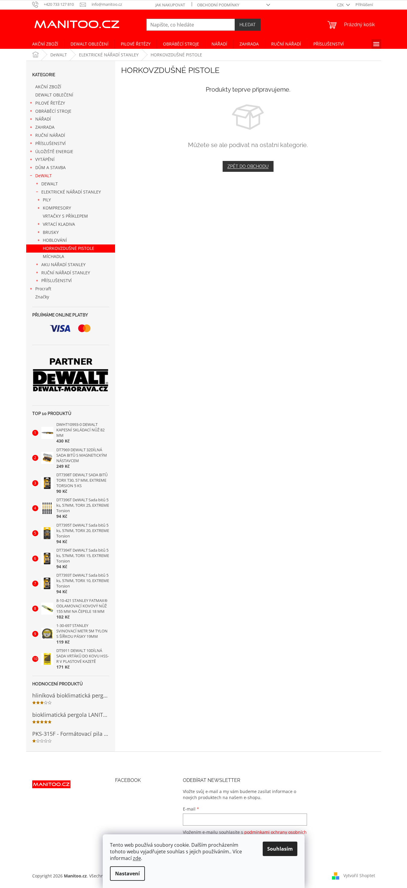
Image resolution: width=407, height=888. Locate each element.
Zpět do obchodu (248, 166)
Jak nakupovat (170, 5)
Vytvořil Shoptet (359, 875)
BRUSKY (51, 232)
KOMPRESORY (57, 208)
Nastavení (127, 873)
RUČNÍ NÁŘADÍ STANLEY (65, 273)
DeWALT (43, 175)
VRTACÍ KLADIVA (59, 224)
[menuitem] (45, 44)
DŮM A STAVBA (50, 167)
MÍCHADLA (53, 256)
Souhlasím (280, 848)
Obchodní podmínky (218, 5)
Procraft (43, 288)
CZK (341, 5)
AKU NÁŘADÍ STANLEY (63, 264)
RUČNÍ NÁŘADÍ (50, 135)
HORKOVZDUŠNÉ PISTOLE (68, 248)
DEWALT (49, 184)
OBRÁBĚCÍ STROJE (53, 111)
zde (137, 858)
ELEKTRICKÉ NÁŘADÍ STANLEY (71, 192)
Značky (42, 297)
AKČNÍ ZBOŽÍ (48, 87)
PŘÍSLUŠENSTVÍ (50, 143)
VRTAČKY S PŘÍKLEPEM (65, 216)
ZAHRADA (45, 127)
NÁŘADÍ (43, 119)
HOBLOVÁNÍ (55, 240)
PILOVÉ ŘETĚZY (50, 103)
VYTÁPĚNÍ (45, 159)
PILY (47, 200)
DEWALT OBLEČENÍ (54, 95)
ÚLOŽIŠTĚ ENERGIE (54, 151)
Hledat (248, 24)
